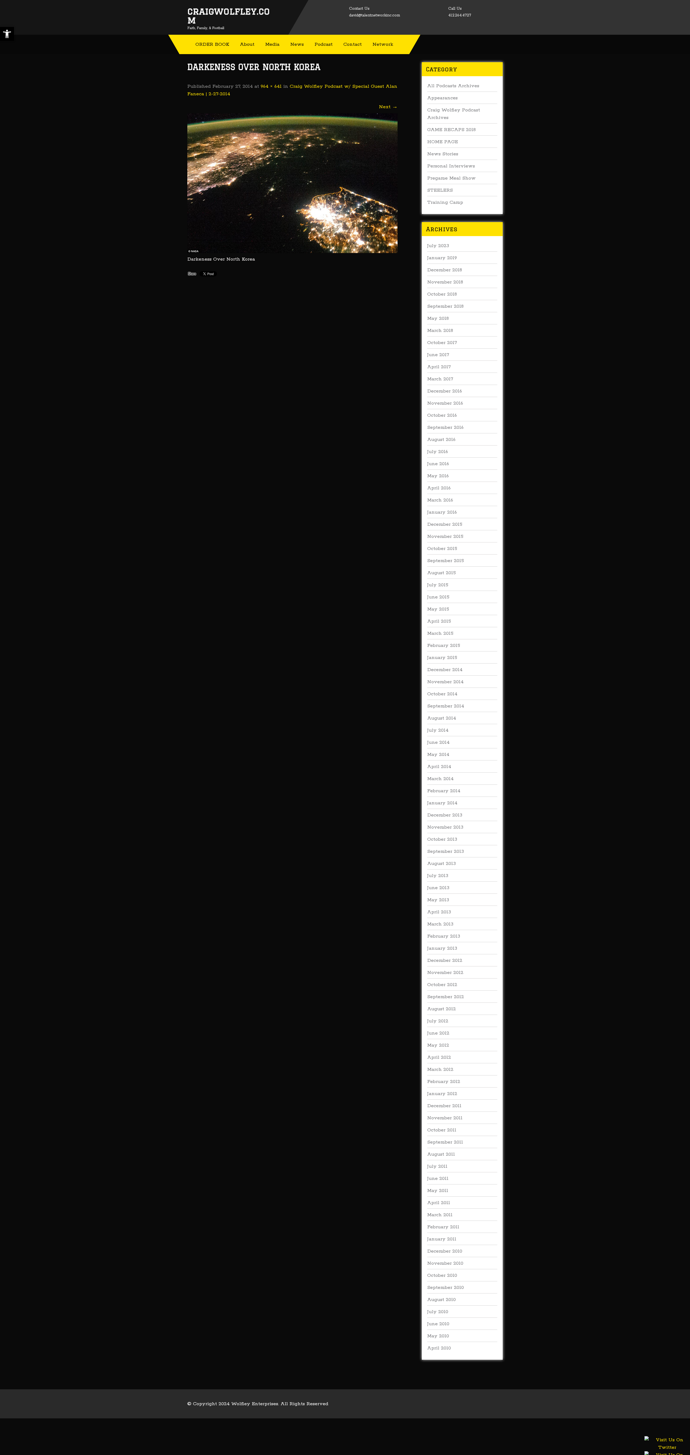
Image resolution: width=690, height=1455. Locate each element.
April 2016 (439, 488)
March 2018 (440, 331)
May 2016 (438, 476)
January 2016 (442, 512)
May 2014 (438, 755)
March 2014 (440, 779)
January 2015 (442, 658)
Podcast (324, 44)
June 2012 (438, 1033)
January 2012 (442, 1094)
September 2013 (445, 851)
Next (388, 107)
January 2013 (442, 948)
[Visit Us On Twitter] (667, 1450)
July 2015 (437, 585)
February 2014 (443, 791)
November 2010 (445, 1263)
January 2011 (441, 1239)
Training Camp (445, 202)
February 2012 (443, 1082)
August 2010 (441, 1300)
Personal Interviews (451, 166)
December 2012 (444, 960)
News (297, 44)
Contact (352, 44)
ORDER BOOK (212, 44)
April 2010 (439, 1348)
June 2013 (438, 888)
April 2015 (439, 621)
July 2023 (438, 246)
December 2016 (444, 391)
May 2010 (438, 1336)
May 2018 (438, 318)
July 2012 (437, 1021)
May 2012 (438, 1045)
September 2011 (445, 1142)
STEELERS (440, 190)
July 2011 (437, 1166)
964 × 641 (271, 86)
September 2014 (445, 706)
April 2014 (439, 767)
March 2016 (440, 500)
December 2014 (445, 670)
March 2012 (440, 1069)
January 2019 (442, 258)
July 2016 (437, 452)
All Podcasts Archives (453, 86)
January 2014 (442, 803)
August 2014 (441, 718)
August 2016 (441, 440)
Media (272, 44)
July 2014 (437, 730)
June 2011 (437, 1178)
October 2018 (442, 294)
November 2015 (445, 536)
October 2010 (442, 1275)
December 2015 (444, 524)
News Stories (442, 154)
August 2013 (441, 864)
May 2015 (438, 609)
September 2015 (445, 561)
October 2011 (441, 1130)
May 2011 (437, 1191)
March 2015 (440, 633)
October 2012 (442, 985)
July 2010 (437, 1312)
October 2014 (442, 694)
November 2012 (445, 973)
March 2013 (440, 924)
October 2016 (442, 415)
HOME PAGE (442, 142)
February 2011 (443, 1227)
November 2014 (445, 682)
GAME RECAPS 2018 (451, 130)
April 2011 (438, 1203)
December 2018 (444, 270)
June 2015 (438, 597)
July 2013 (437, 876)
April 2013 (439, 912)
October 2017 (442, 343)
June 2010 (438, 1324)
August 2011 (441, 1154)
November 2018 (445, 282)
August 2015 (441, 573)
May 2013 (438, 900)
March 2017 (440, 379)
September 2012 (445, 997)
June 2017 (438, 355)
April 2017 (439, 367)
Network (382, 44)
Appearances (442, 98)
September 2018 (445, 306)
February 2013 (443, 936)
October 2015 (442, 549)
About (247, 44)
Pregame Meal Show (451, 178)
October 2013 (442, 839)
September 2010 (445, 1288)
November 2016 (445, 403)
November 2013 (445, 827)
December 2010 (444, 1251)
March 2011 (440, 1215)
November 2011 (445, 1118)
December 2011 (444, 1106)
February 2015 (443, 645)
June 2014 (438, 742)
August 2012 (441, 1009)
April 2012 (439, 1057)
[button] (7, 34)
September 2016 (445, 427)
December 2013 (444, 815)
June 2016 (438, 464)
